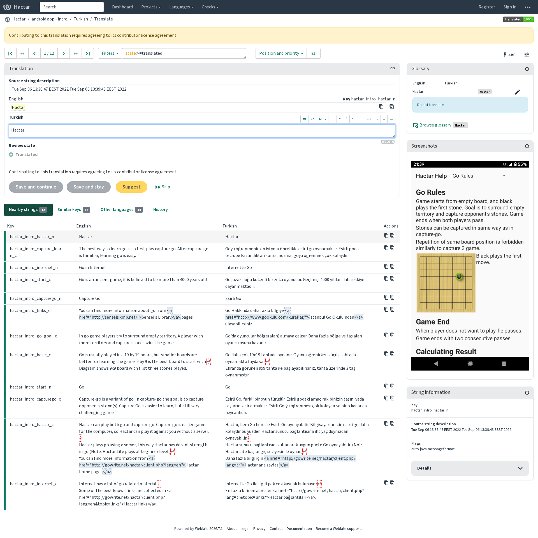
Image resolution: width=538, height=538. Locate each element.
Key (346, 99)
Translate (103, 19)
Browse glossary (442, 125)
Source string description (34, 81)
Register (487, 7)
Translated (26, 154)
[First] (10, 53)
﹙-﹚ (367, 119)
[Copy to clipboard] (381, 106)
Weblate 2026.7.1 (209, 528)
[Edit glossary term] (517, 92)
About (232, 528)
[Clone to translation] (391, 106)
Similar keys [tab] (72, 209)
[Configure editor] (527, 54)
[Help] (528, 7)
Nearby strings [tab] (27, 209)
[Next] (63, 53)
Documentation (299, 528)
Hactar (22, 7)
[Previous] (34, 53)
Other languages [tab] (121, 209)
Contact (276, 528)
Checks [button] (208, 7)
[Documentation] (527, 69)
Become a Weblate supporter (340, 528)
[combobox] (72, 7)
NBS (322, 119)
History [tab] (160, 209)
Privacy (259, 528)
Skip (165, 187)
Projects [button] (149, 7)
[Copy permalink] (392, 68)
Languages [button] (179, 7)
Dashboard (122, 7)
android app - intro (50, 19)
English (16, 99)
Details (424, 468)
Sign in (510, 7)
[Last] (88, 53)
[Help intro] (470, 265)
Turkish (81, 19)
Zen (511, 54)
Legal (245, 528)
